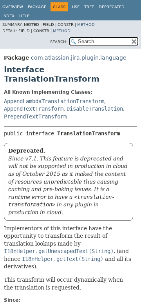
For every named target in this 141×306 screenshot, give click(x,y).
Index (8, 16)
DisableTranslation (95, 109)
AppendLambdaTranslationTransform (54, 101)
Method (86, 24)
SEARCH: (58, 42)
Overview (12, 7)
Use (76, 7)
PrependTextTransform (35, 116)
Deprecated (112, 7)
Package (37, 7)
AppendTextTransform (33, 109)
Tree (89, 7)
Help (24, 16)
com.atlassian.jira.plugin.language (79, 58)
